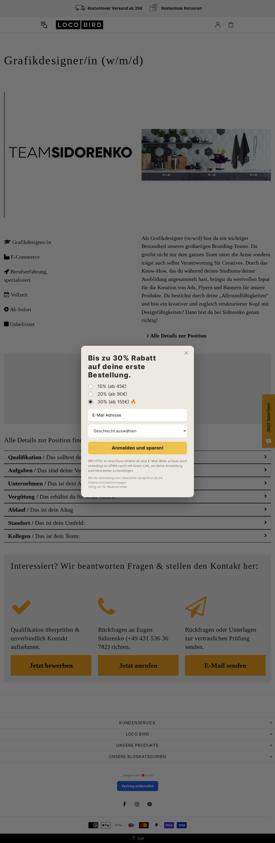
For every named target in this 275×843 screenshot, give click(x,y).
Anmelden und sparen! (138, 448)
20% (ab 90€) (112, 394)
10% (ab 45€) (111, 386)
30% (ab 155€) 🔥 (116, 401)
